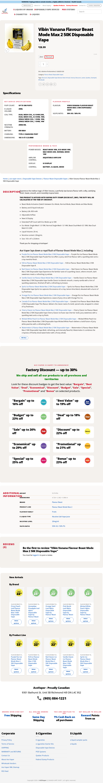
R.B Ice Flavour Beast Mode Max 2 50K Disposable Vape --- (43, 263)
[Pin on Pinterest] (51, 84)
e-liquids (73, 744)
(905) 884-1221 (54, 698)
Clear (95, 54)
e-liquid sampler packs (78, 740)
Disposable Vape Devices (32, 179)
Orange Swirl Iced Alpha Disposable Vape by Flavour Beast (51, 610)
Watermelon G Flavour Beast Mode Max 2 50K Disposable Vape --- (47, 327)
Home (5, 179)
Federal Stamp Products (45, 759)
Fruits (54, 512)
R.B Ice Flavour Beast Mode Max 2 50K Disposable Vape (33, 661)
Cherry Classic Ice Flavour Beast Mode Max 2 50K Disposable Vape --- (48, 310)
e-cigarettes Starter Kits (45, 744)
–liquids (34, 14)
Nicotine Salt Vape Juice (61, 517)
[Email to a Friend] (47, 84)
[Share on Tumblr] (54, 84)
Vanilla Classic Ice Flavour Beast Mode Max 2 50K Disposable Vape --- (48, 278)
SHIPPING (5, 748)
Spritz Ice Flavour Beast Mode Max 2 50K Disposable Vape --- (44, 286)
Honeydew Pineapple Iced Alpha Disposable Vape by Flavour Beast (33, 611)
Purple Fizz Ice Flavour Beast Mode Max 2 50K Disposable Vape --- (46, 254)
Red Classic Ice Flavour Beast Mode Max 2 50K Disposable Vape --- (47, 269)
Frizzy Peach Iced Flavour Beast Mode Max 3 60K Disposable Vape (15, 611)
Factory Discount (76, 78)
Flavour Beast (57, 502)
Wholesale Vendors (9, 763)
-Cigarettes (20, 14)
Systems (68, 9)
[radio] (41, 56)
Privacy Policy (7, 740)
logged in (36, 555)
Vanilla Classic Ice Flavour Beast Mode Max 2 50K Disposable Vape (68, 662)
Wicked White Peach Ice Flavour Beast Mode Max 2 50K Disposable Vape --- (50, 319)
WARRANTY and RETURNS (11, 752)
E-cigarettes (40, 740)
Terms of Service (8, 744)
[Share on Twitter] (43, 84)
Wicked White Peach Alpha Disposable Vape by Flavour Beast (85, 610)
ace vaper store (15, 179)
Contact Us (82, 5)
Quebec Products (42, 755)
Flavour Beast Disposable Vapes (53, 74)
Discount (44, 78)
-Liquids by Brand (23, 9)
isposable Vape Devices (46, 9)
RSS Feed (5, 771)
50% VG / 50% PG (58, 526)
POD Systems (41, 752)
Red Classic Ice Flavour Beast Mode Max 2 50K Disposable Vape (51, 661)
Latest (83, 78)
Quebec (88, 78)
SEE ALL (24, 338)
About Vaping (47, 5)
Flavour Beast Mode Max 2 (62, 507)
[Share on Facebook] (40, 84)
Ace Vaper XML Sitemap (10, 767)
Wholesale (41, 80)
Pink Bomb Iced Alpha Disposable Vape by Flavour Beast (68, 610)
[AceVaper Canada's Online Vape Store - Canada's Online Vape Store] (6, 11)
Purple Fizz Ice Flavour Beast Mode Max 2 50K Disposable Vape (17, 661)
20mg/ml (55, 521)
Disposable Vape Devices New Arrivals (59, 78)
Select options (16, 622)
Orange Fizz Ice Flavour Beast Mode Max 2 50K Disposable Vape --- (47, 295)
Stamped (93, 78)
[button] (7, 50)
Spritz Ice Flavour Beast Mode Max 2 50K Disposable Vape (86, 661)
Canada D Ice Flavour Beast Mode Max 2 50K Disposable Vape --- (46, 301)
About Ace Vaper (8, 759)
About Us (37, 5)
